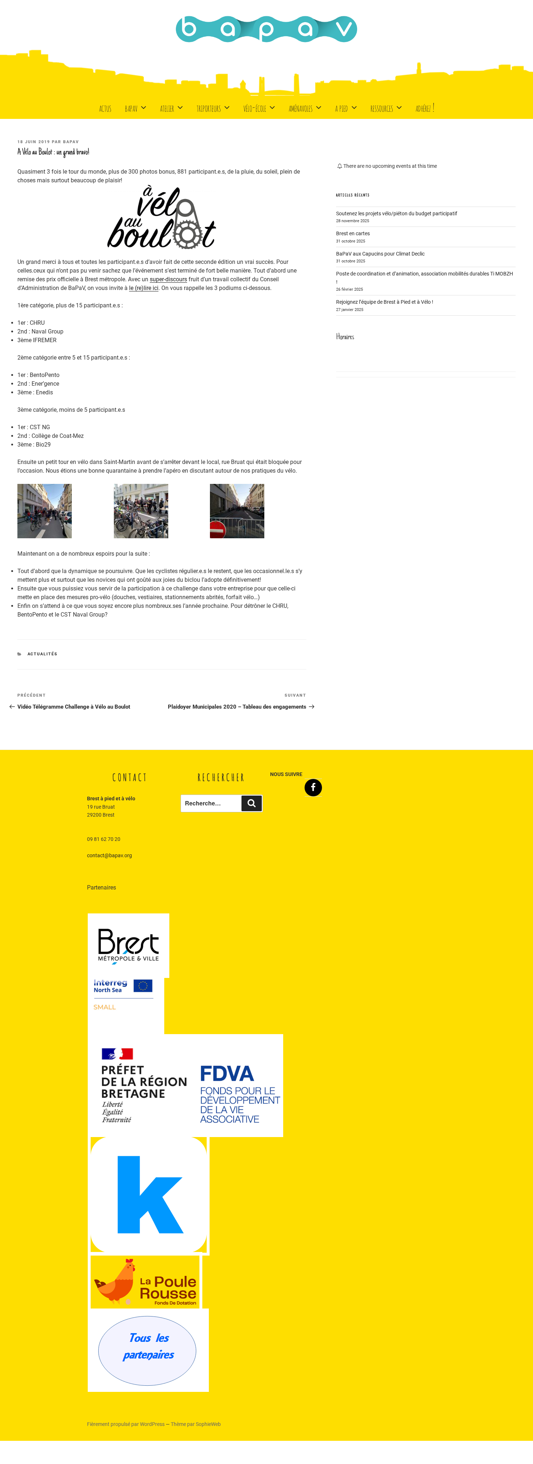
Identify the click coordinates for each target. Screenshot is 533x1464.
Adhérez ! (425, 107)
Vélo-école (254, 107)
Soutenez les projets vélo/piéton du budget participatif (396, 213)
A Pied (341, 107)
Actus (105, 107)
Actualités (43, 654)
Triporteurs (209, 107)
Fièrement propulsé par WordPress (126, 1424)
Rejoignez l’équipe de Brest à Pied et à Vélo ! (384, 302)
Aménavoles (301, 107)
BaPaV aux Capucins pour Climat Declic (380, 254)
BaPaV (131, 107)
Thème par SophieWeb (196, 1424)
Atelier (167, 107)
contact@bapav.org (109, 855)
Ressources (382, 107)
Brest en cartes (353, 233)
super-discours (168, 279)
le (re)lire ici (143, 288)
